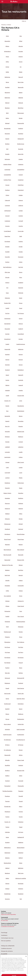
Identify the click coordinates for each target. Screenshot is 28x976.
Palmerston (7, 611)
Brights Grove (20, 144)
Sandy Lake (21, 693)
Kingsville (7, 431)
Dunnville (7, 257)
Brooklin (7, 154)
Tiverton (7, 816)
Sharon (7, 714)
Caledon (21, 159)
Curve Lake (20, 231)
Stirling (20, 755)
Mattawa (20, 503)
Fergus (20, 303)
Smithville (7, 729)
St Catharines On (20, 739)
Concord (7, 215)
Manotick (7, 488)
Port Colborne (20, 642)
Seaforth (7, 709)
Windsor (7, 888)
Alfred (20, 41)
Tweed (20, 827)
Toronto (21, 816)
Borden (20, 118)
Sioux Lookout (7, 724)
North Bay (20, 570)
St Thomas (20, 745)
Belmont (7, 102)
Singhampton (20, 719)
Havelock (7, 370)
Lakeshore (20, 447)
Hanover (21, 359)
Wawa (20, 863)
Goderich (20, 328)
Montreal (20, 529)
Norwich (21, 575)
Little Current (20, 462)
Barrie (7, 82)
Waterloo (7, 858)
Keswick (7, 421)
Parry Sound (21, 616)
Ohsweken (7, 585)
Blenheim (7, 108)
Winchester (20, 883)
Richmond (7, 678)
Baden (20, 72)
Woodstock (20, 893)
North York (7, 575)
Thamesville (21, 786)
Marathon (20, 493)
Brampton (7, 133)
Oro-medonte (7, 596)
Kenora (20, 416)
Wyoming (7, 899)
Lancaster (7, 452)
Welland (7, 868)
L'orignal (21, 441)
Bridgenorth (21, 138)
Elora (20, 277)
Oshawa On (21, 601)
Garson (20, 318)
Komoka (7, 441)
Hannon (7, 359)
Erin (7, 287)
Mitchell (21, 524)
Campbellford (20, 169)
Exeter (20, 298)
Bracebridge (7, 128)
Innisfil (7, 395)
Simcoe (7, 719)
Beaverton (7, 92)
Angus (7, 56)
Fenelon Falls (7, 303)
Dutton (20, 262)
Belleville (20, 97)
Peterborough (7, 632)
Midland (7, 513)
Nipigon (21, 565)
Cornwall (20, 221)
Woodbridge (7, 893)
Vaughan (7, 842)
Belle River (7, 97)
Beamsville (20, 87)
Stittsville (7, 760)
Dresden (7, 246)
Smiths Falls (21, 724)
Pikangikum (7, 642)
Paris (20, 611)
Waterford (20, 852)
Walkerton (20, 842)
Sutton (20, 775)
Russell (7, 688)
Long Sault (7, 472)
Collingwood (7, 210)
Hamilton (7, 354)
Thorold (21, 801)
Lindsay (21, 457)
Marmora (7, 503)
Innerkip (21, 390)
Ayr (20, 67)
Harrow (20, 364)
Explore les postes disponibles (8, 914)
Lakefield (7, 447)
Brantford (20, 133)
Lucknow (7, 477)
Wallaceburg (7, 847)
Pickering (7, 637)
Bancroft (21, 77)
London (20, 467)
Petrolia (21, 632)
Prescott (21, 662)
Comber (21, 210)
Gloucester (7, 328)
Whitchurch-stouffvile (20, 878)
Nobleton (7, 570)
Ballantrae (7, 77)
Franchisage (4, 932)
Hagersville (7, 349)
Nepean (21, 544)
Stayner (21, 750)
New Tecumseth (7, 554)
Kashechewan (20, 411)
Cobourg (20, 200)
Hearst (7, 375)
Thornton (7, 801)
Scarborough (7, 703)
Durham (7, 262)
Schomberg (21, 703)
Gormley (7, 334)
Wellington (20, 868)
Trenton (7, 827)
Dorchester (7, 241)
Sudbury (7, 775)
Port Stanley (7, 662)
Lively (7, 467)
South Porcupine (7, 734)
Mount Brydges (20, 534)
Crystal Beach (7, 231)
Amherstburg (7, 51)
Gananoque (7, 318)
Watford (21, 858)
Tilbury (20, 806)
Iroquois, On (7, 400)
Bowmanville (21, 123)
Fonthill (7, 308)
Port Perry (20, 652)
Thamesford (7, 786)
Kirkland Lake (20, 431)
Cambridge (7, 169)
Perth (7, 626)
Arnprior (21, 56)
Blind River (20, 108)
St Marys (7, 745)
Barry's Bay (21, 82)
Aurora (20, 61)
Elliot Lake (7, 272)
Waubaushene (7, 863)
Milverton (7, 519)
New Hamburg (7, 549)
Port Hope (7, 652)
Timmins (21, 811)
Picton (20, 637)
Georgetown (7, 323)
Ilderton (7, 385)
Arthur (7, 61)
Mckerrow (7, 508)
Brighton (7, 144)
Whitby (7, 878)
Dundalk (7, 251)
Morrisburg (7, 534)
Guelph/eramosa (20, 344)
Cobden (21, 195)
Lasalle (20, 452)
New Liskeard (20, 549)
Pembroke (7, 621)
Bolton (7, 118)
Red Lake (7, 673)
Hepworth (20, 375)
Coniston (21, 215)
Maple (20, 488)
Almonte (21, 46)
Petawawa (20, 626)
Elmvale (7, 277)
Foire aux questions (6, 940)
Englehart (20, 282)
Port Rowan (7, 657)
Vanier (7, 837)
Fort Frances (21, 313)
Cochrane (7, 205)
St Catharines (7, 739)
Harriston (7, 364)
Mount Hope (21, 539)
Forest (20, 308)
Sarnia (7, 698)
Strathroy (7, 770)
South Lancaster (21, 729)
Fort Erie (7, 313)
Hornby (7, 380)
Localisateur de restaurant (7, 926)
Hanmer (21, 354)
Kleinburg (20, 436)
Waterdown (7, 852)
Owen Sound (21, 606)
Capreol (21, 174)
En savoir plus (4, 920)
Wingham (20, 888)
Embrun (7, 282)
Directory (3, 24)
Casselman (20, 180)
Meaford (20, 508)
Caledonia (20, 164)
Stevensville (7, 755)
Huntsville (20, 380)
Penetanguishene (20, 621)
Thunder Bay (7, 806)
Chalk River (21, 185)
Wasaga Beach (20, 847)
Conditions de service (6, 948)
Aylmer (7, 67)
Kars (7, 411)
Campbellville (7, 174)
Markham (20, 498)
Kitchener (7, 436)
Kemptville (7, 416)
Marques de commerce (7, 951)
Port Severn (21, 657)
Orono (20, 596)
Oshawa (7, 601)
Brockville (20, 149)
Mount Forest (7, 539)
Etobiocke (7, 298)
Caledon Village (7, 164)
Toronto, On (7, 822)
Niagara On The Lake (7, 565)
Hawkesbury (21, 370)
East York (20, 267)
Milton (20, 513)
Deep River (7, 236)
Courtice (21, 226)
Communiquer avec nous (7, 938)
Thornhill (21, 796)
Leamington (7, 457)
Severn (20, 709)
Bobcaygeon (21, 113)
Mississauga (7, 524)
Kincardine (20, 421)
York (21, 899)
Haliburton (20, 349)
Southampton (20, 734)
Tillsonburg (7, 811)
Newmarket (7, 560)
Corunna (7, 226)
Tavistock (7, 780)
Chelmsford (21, 190)
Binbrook (20, 102)
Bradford (20, 128)
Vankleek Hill (21, 837)
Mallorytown (21, 483)
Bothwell (7, 123)
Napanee (7, 544)
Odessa (21, 580)
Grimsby (21, 339)
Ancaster (20, 51)
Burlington (7, 159)
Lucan (20, 472)
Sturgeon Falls (20, 770)
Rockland (20, 683)
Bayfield (7, 87)
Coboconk (7, 200)
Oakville (7, 580)
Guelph (7, 344)
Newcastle (20, 554)
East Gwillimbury (7, 267)
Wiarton (7, 883)
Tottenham (20, 822)
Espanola (20, 287)
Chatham (7, 190)
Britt (7, 149)
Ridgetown (7, 683)
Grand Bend (21, 334)
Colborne (20, 205)
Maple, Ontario (7, 493)
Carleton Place (7, 180)
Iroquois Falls (20, 395)
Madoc (20, 477)
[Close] (26, 956)
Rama (20, 667)
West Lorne (20, 873)
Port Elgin (20, 647)
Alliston (7, 46)
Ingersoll (21, 385)
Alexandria (7, 41)
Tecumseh (20, 780)
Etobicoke (20, 293)
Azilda (7, 72)
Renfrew (21, 673)
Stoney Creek (20, 760)
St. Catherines (7, 750)
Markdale (7, 498)
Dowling (21, 241)
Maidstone (7, 483)
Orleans (21, 590)
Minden (21, 519)
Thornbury (7, 796)
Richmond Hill (20, 678)
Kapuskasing (21, 406)
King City (7, 426)
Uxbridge (7, 832)
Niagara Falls (20, 560)
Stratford (20, 765)
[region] (14, 965)
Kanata (7, 406)
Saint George (20, 688)
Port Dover (7, 647)
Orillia (7, 590)
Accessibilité (4, 954)
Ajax (21, 36)
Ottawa (7, 606)
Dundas (21, 251)
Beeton (20, 92)
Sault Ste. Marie (21, 698)
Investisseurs (4, 935)
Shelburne (20, 714)
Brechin (7, 138)
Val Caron (20, 832)
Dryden (20, 246)
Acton (7, 36)
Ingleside (7, 390)
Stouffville (7, 765)
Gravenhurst (7, 339)
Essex (7, 293)
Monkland (7, 529)
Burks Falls (20, 154)
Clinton (7, 195)
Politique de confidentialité (7, 945)
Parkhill (7, 616)
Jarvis (20, 400)
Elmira (20, 272)
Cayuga (7, 185)
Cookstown (7, 221)
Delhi (20, 236)
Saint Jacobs (7, 693)
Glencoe (21, 323)
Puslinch (7, 667)
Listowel (7, 462)
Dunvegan (20, 257)
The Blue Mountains (7, 791)
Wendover (7, 873)
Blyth (7, 113)
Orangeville (21, 585)
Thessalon (20, 791)
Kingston (21, 426)
